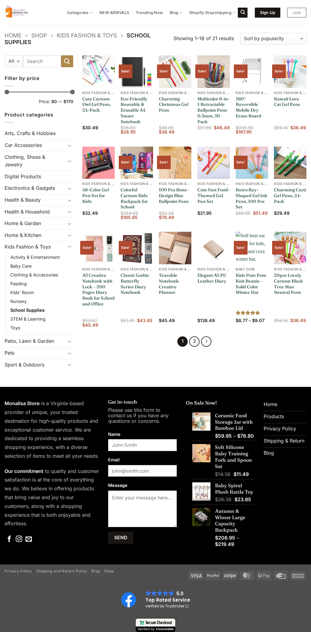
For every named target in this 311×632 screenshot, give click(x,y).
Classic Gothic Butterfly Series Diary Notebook (135, 284)
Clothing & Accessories (34, 274)
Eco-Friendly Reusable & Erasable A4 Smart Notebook (134, 110)
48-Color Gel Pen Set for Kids (95, 195)
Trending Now (149, 12)
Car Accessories (23, 145)
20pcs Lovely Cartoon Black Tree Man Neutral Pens (288, 284)
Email (114, 459)
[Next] (206, 341)
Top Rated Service (167, 600)
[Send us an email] (29, 539)
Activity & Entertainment (35, 257)
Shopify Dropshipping (210, 12)
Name (114, 434)
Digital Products (23, 176)
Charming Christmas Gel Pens (173, 104)
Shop (39, 35)
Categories (78, 12)
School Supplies (27, 310)
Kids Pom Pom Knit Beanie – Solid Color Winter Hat (251, 284)
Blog (174, 12)
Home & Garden (23, 223)
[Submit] (67, 61)
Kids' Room (22, 292)
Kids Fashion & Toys (87, 35)
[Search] (243, 13)
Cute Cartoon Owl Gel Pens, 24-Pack (96, 104)
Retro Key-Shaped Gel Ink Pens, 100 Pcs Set (252, 198)
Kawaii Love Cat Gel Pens (287, 101)
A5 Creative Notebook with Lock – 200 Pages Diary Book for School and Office (98, 290)
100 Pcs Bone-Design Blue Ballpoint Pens (174, 195)
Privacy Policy (18, 571)
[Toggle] (69, 145)
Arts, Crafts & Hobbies (30, 133)
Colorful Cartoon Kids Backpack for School (134, 198)
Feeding (18, 283)
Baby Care (21, 266)
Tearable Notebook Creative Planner (169, 284)
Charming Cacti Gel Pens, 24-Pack (290, 195)
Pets (9, 353)
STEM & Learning (28, 318)
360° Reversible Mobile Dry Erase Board (248, 107)
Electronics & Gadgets (30, 188)
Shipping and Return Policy (61, 571)
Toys (15, 327)
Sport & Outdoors (24, 365)
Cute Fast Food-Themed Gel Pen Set (213, 195)
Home (13, 35)
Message (118, 485)
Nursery (18, 301)
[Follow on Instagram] (19, 539)
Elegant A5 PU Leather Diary (212, 278)
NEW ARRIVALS (114, 12)
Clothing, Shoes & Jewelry (25, 161)
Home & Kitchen (23, 235)
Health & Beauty (23, 200)
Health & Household (27, 212)
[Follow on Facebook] (9, 539)
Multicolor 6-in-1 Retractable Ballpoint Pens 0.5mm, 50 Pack (213, 110)
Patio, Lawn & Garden (29, 341)
